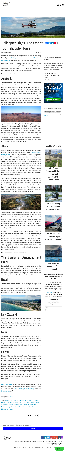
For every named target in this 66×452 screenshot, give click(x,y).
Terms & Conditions (38, 441)
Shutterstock (5, 391)
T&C (51, 114)
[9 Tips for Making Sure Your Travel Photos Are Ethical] (53, 193)
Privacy (48, 441)
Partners (53, 441)
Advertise (49, 444)
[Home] (5, 4)
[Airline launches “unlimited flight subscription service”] (53, 223)
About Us (17, 441)
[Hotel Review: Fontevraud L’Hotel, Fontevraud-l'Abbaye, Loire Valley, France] (53, 158)
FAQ (54, 444)
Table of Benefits (47, 114)
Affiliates (59, 441)
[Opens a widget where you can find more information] (59, 449)
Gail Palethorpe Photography (24, 389)
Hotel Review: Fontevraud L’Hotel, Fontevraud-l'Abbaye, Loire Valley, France (53, 174)
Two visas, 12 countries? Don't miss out (53, 266)
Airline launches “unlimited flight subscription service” (53, 236)
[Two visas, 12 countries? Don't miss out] (53, 253)
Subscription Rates (26, 441)
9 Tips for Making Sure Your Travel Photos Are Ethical (53, 206)
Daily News (60, 444)
